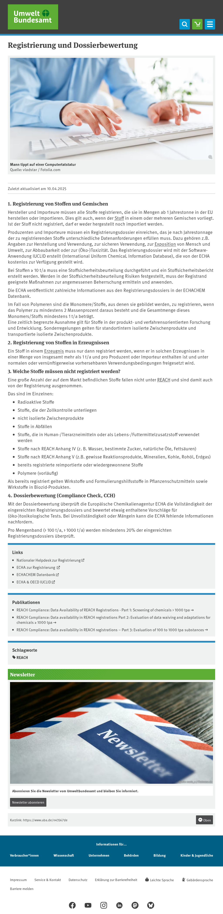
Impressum (18, 879)
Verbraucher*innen (24, 855)
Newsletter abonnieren (28, 802)
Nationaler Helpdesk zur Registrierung (49, 560)
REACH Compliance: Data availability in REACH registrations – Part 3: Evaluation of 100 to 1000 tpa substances (110, 629)
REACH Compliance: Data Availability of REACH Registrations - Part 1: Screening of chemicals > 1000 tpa (103, 609)
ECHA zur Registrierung (36, 567)
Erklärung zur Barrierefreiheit (116, 879)
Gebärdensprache (200, 879)
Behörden (131, 855)
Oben (207, 820)
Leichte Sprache (162, 879)
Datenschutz (78, 879)
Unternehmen (99, 855)
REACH (163, 379)
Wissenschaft (64, 855)
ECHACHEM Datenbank (36, 574)
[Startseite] (33, 16)
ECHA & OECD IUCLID (34, 582)
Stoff (119, 218)
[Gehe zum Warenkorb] (197, 24)
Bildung (160, 855)
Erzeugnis (54, 351)
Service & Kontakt (47, 879)
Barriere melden (22, 888)
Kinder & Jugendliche (197, 855)
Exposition (165, 244)
